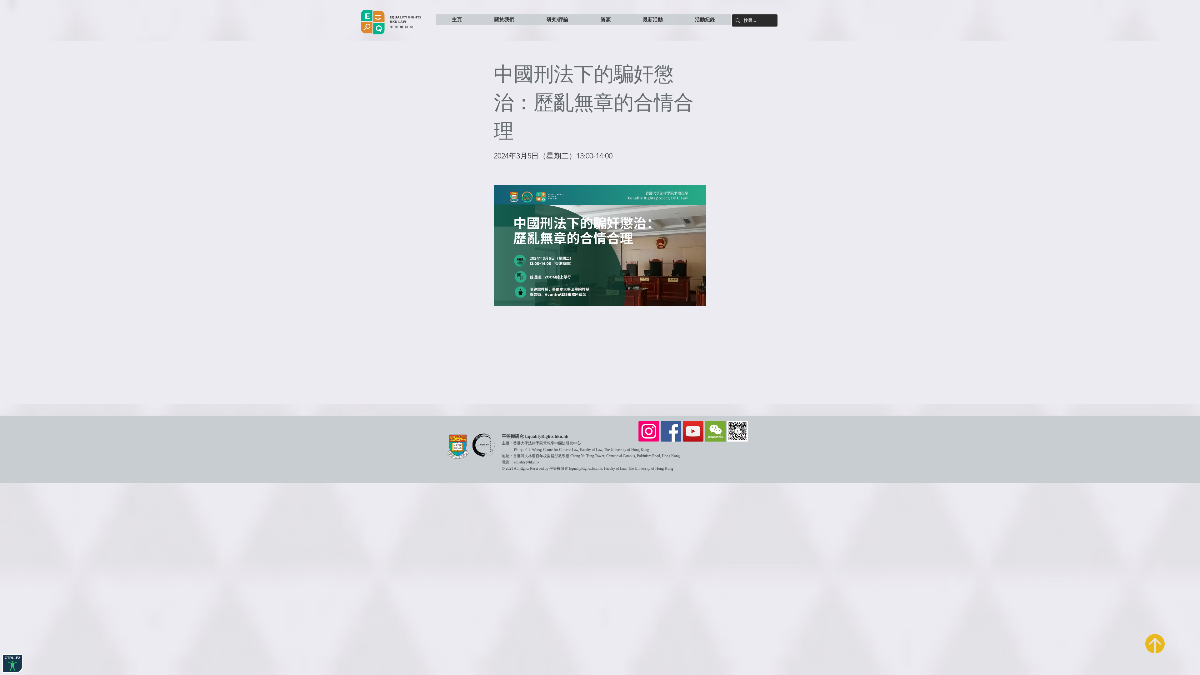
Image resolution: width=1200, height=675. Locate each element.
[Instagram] (648, 431)
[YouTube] (693, 431)
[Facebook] (671, 431)
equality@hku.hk (526, 462)
